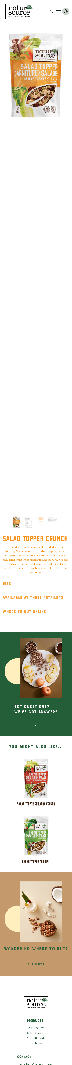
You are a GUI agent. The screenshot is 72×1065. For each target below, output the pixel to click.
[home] (18, 11)
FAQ (36, 725)
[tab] (17, 522)
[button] (58, 11)
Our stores (36, 964)
